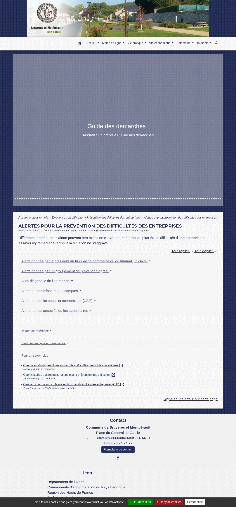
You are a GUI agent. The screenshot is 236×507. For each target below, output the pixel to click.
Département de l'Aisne (65, 482)
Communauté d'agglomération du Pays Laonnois (86, 487)
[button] (80, 43)
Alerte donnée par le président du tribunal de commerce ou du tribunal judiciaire (84, 261)
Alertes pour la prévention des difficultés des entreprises (180, 217)
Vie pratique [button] (135, 43)
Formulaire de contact (118, 449)
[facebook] (118, 458)
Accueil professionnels (33, 217)
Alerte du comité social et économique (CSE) (57, 301)
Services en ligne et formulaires (43, 343)
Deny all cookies (170, 502)
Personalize (195, 502)
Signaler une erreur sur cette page (191, 399)
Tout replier (182, 251)
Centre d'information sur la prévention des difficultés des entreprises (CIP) (73, 384)
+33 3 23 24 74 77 (118, 443)
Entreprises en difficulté (67, 217)
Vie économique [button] (160, 43)
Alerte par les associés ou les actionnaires (55, 311)
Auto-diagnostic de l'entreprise (45, 281)
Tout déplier (206, 251)
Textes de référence (35, 331)
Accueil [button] (91, 43)
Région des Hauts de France (70, 492)
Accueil (88, 135)
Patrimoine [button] (183, 43)
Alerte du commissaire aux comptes (50, 291)
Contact (118, 420)
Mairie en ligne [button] (112, 43)
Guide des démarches (136, 135)
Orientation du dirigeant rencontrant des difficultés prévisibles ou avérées (73, 365)
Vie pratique (106, 135)
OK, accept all (141, 502)
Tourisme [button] (203, 43)
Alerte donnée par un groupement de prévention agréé (65, 271)
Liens (86, 472)
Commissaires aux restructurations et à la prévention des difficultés (69, 374)
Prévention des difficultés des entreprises (113, 217)
